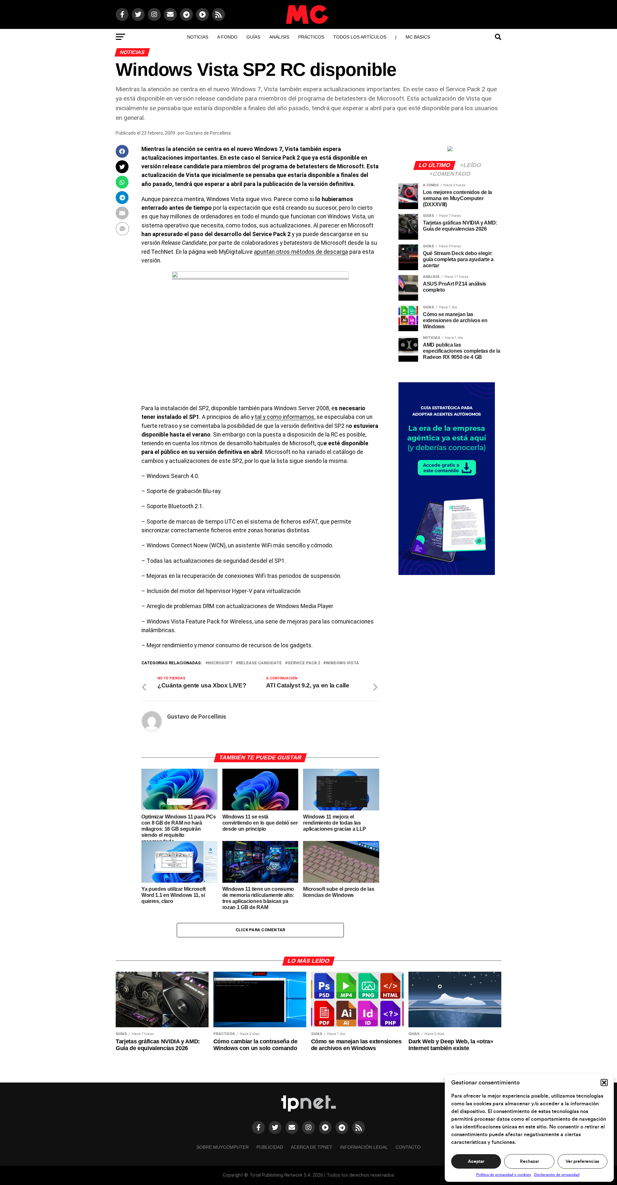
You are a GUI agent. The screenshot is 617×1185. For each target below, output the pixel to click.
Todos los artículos (359, 37)
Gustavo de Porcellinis (208, 133)
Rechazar (529, 1161)
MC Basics (418, 37)
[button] (604, 1082)
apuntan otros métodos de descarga (301, 252)
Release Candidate (260, 663)
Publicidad (269, 1147)
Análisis (279, 37)
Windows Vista (342, 663)
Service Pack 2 (304, 663)
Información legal (364, 1147)
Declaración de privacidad (556, 1175)
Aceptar (476, 1161)
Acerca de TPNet (311, 1147)
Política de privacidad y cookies (503, 1175)
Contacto (408, 1147)
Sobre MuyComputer (222, 1147)
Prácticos (311, 37)
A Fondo (227, 37)
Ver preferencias (582, 1161)
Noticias (197, 37)
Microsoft (220, 663)
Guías (253, 37)
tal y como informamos (284, 417)
